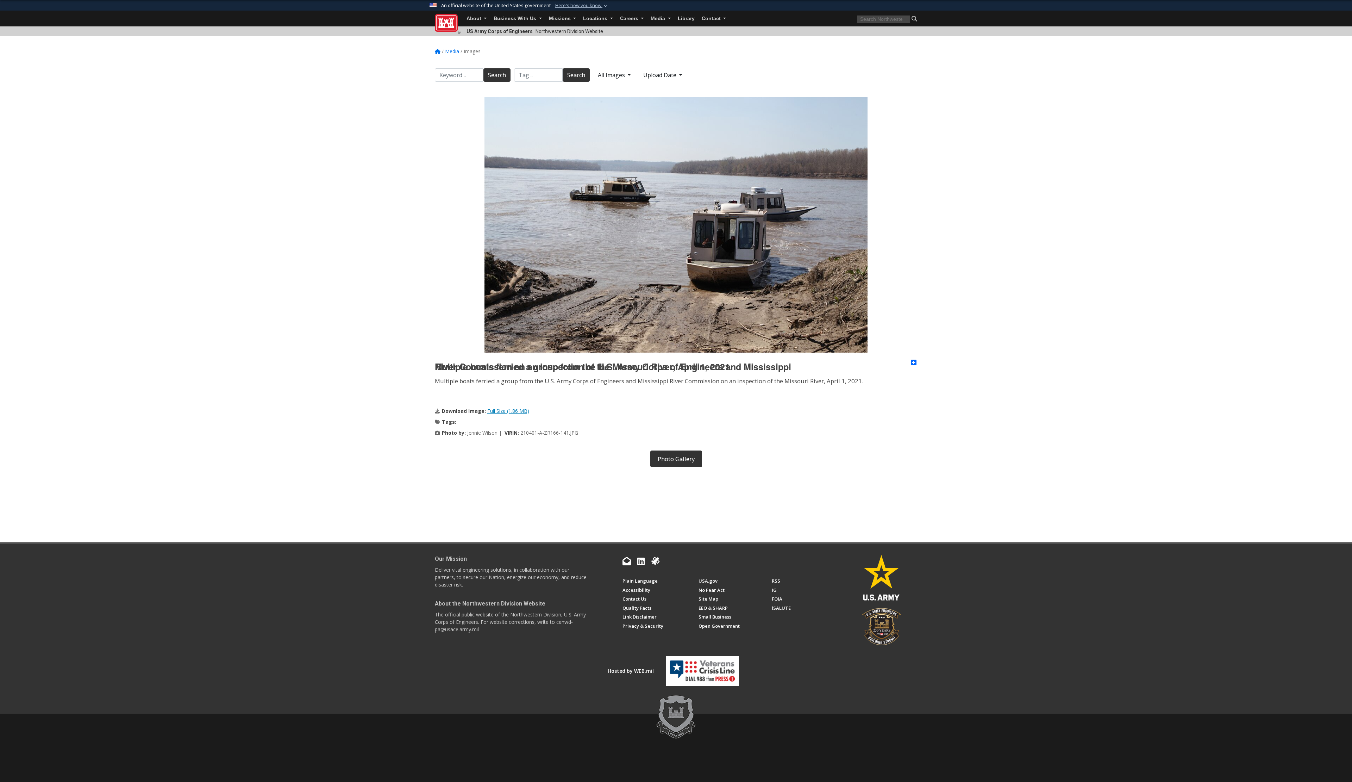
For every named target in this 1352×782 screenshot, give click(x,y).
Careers (630, 18)
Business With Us (516, 18)
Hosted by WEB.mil (631, 671)
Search (497, 75)
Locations (596, 18)
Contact (712, 18)
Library (686, 18)
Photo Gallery (676, 459)
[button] (582, 5)
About (475, 18)
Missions (560, 18)
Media (658, 18)
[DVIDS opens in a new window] (655, 561)
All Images (612, 75)
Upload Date (660, 75)
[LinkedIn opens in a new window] (641, 561)
